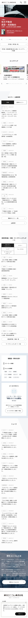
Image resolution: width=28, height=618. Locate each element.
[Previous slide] (1, 39)
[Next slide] (26, 39)
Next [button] (26, 83)
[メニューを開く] (25, 2)
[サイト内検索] (21, 2)
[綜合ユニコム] (14, 595)
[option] (14, 72)
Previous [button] (1, 83)
